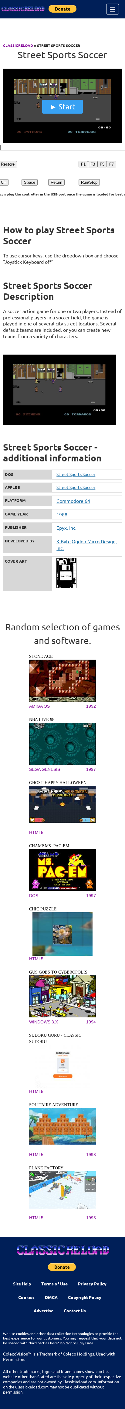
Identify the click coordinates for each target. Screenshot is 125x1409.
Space (29, 182)
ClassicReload (18, 45)
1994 (91, 1022)
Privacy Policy (92, 1283)
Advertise (43, 1310)
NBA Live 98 (41, 719)
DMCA (51, 1297)
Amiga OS (39, 706)
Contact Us (75, 1310)
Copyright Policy (84, 1297)
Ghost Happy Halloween (57, 782)
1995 (91, 1217)
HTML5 (36, 832)
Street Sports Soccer (75, 474)
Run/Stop (89, 182)
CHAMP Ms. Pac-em (49, 846)
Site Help (22, 1283)
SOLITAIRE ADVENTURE (53, 1105)
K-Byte (63, 541)
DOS (33, 895)
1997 (91, 769)
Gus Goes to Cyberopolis (58, 972)
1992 (91, 706)
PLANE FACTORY (46, 1168)
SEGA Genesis (44, 769)
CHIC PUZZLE (43, 909)
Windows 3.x (43, 1022)
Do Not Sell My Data (76, 1342)
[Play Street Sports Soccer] (62, 141)
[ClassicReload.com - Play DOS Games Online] (23, 9)
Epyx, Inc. (66, 528)
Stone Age (41, 656)
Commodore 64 (73, 501)
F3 (92, 164)
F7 (111, 164)
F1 (83, 164)
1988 (61, 514)
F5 (102, 164)
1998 (91, 1154)
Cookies (26, 1297)
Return (56, 182)
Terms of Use (54, 1283)
